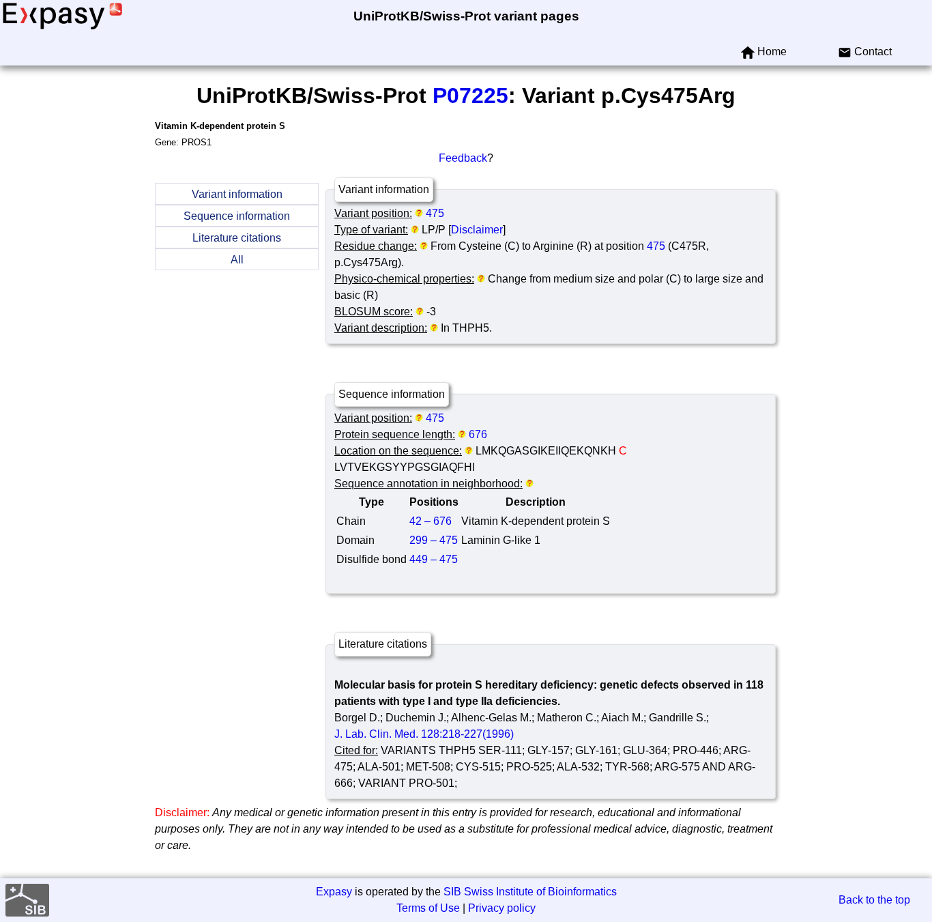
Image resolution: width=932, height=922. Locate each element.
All (237, 259)
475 (435, 213)
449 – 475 (433, 559)
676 (478, 434)
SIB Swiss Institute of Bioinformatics (530, 891)
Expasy (334, 891)
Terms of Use (428, 908)
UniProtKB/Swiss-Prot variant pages (466, 16)
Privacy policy (502, 908)
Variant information (237, 194)
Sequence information (237, 216)
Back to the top (874, 900)
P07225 (470, 95)
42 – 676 (430, 521)
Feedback (463, 158)
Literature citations (236, 238)
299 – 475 (433, 540)
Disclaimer (477, 229)
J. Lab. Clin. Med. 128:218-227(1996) (424, 734)
